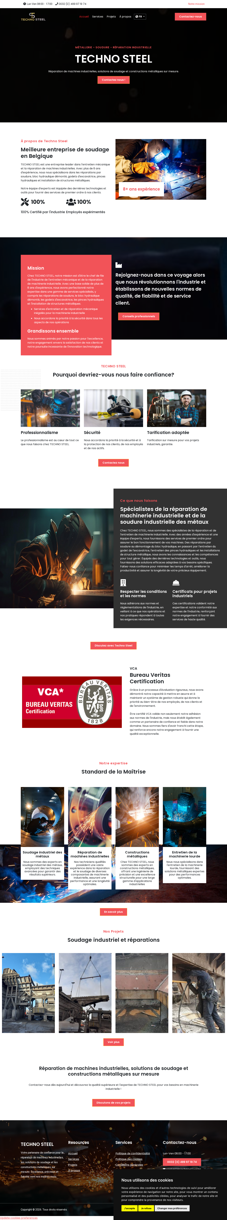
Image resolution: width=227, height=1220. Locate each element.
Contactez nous (113, 463)
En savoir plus (113, 912)
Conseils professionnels (138, 316)
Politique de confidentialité (132, 1153)
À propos (125, 16)
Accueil (84, 16)
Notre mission (196, 3)
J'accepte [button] (129, 1208)
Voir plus (113, 1042)
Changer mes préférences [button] (172, 1208)
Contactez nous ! (113, 80)
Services (97, 16)
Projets (111, 16)
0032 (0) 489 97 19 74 (72, 4)
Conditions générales (129, 1165)
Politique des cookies (128, 1159)
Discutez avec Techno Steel (113, 645)
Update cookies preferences (19, 1218)
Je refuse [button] (146, 1208)
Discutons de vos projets (113, 1103)
